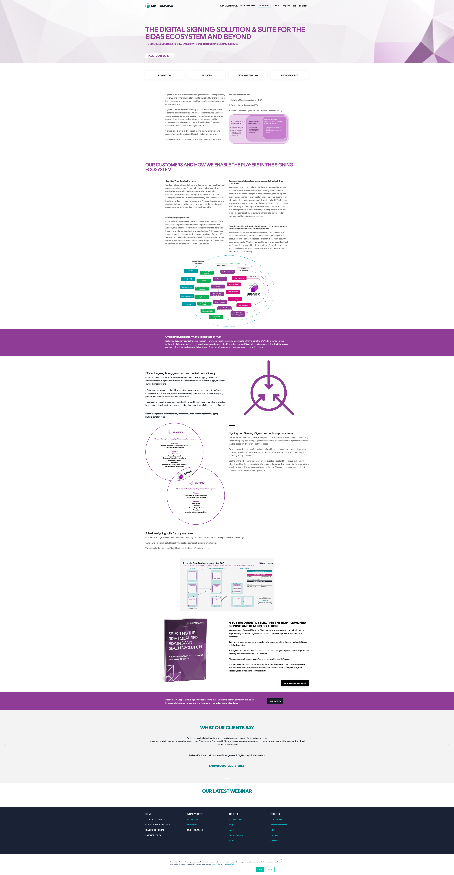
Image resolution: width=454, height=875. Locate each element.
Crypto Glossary (236, 835)
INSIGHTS (233, 814)
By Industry (192, 824)
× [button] (281, 858)
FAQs (231, 840)
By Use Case (192, 819)
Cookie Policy (230, 864)
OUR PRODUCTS (195, 830)
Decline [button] (270, 869)
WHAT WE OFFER (195, 814)
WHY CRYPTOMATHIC (155, 819)
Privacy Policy (216, 864)
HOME (148, 814)
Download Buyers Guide (295, 683)
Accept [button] (260, 869)
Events (231, 830)
